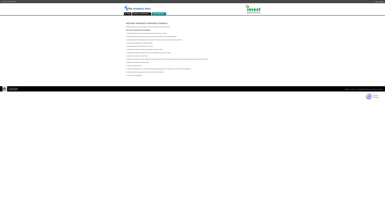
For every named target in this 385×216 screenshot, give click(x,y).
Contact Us (354, 89)
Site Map (347, 89)
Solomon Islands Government (137, 8)
